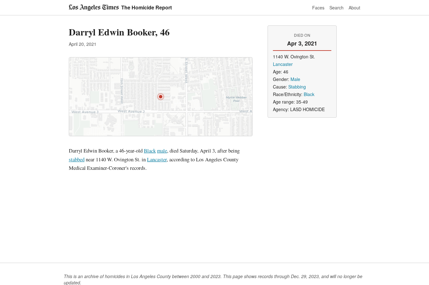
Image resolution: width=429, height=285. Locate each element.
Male (295, 79)
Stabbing (297, 86)
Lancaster (157, 159)
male (162, 150)
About (354, 7)
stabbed (76, 159)
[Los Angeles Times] (94, 7)
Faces (318, 7)
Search (336, 7)
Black (150, 150)
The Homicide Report (146, 7)
